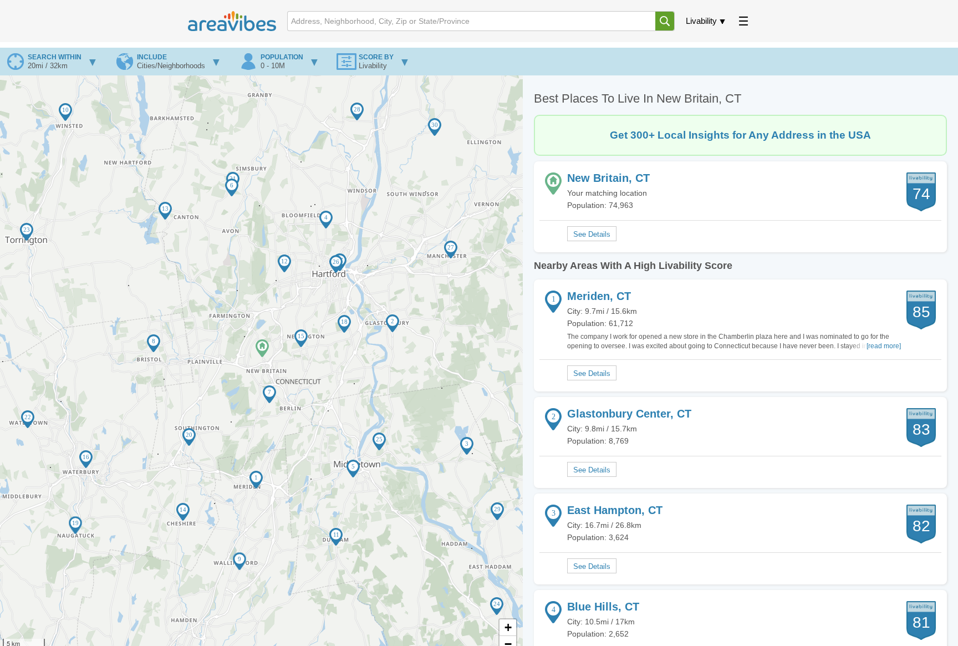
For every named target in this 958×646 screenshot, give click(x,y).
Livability (701, 21)
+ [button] (508, 627)
